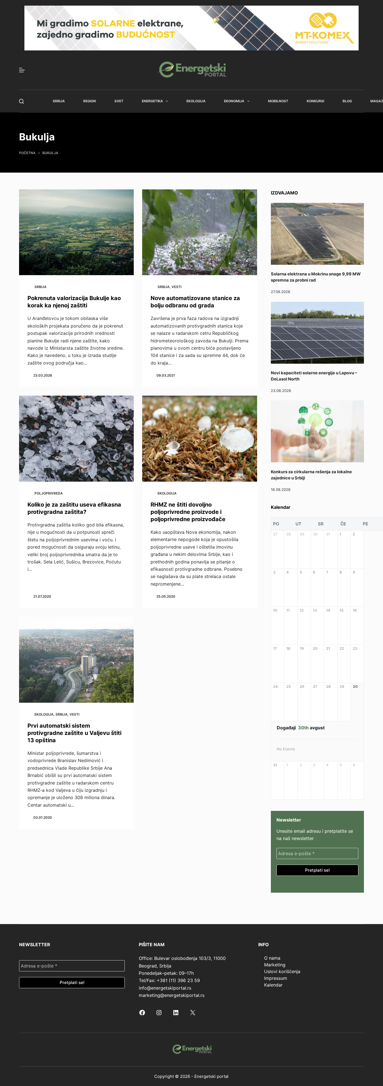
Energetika (152, 101)
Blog (347, 101)
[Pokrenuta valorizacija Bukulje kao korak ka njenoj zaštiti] (76, 232)
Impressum (275, 978)
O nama (272, 958)
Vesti (176, 287)
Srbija (59, 101)
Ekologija (196, 101)
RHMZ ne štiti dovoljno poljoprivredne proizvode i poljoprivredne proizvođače (188, 512)
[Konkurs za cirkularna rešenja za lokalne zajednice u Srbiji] (317, 431)
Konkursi (315, 101)
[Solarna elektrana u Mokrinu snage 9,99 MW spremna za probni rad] (317, 234)
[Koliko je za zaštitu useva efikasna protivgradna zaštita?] (76, 439)
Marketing (274, 964)
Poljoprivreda (48, 493)
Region (89, 101)
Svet (118, 101)
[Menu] (22, 70)
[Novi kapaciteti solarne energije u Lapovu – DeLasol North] (317, 333)
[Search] (21, 101)
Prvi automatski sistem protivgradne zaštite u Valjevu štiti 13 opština (74, 733)
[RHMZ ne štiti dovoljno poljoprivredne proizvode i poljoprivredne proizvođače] (199, 439)
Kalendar (273, 985)
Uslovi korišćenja (282, 971)
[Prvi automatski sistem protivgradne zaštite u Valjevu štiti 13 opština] (76, 660)
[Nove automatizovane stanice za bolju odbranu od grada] (199, 232)
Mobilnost (278, 101)
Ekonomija (234, 101)
